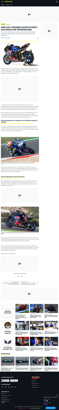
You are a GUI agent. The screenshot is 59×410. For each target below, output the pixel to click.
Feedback (3, 393)
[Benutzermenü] (57, 1)
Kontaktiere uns (4, 397)
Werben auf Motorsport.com (6, 395)
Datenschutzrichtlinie (34, 406)
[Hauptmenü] (2, 2)
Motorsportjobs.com (35, 383)
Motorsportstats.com (35, 387)
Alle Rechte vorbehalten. (35, 408)
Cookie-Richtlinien (26, 406)
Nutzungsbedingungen (18, 406)
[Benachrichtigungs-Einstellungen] (21, 276)
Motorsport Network (26, 408)
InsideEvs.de (34, 379)
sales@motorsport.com (5, 399)
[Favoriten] (38, 38)
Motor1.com (34, 381)
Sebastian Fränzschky (5, 37)
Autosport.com (34, 385)
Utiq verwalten (41, 406)
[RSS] (15, 387)
